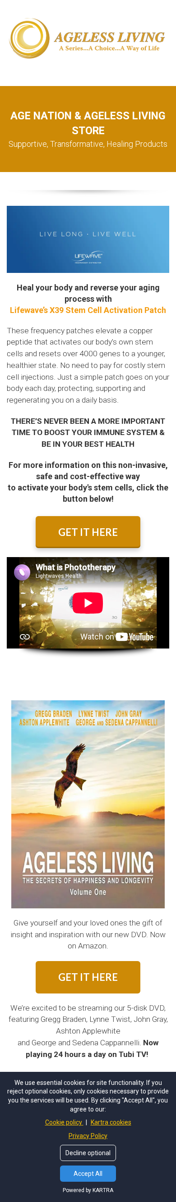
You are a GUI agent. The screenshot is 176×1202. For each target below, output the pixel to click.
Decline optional (88, 1153)
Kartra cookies (111, 1122)
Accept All (88, 1173)
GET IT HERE (88, 532)
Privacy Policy (88, 1135)
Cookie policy (64, 1122)
